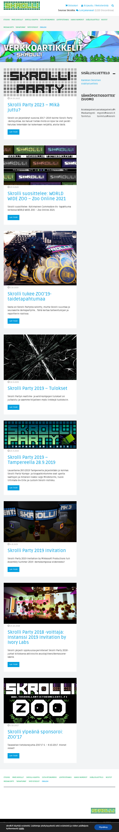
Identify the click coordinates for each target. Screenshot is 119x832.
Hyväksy (103, 827)
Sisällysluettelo (92, 20)
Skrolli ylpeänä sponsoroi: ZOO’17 (35, 734)
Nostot (104, 20)
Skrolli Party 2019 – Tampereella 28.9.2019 (31, 459)
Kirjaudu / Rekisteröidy (95, 5)
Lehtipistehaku (63, 20)
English (43, 27)
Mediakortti (9, 27)
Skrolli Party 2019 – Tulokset (37, 388)
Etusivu (7, 20)
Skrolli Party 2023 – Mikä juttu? (34, 107)
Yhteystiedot (32, 27)
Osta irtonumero (47, 20)
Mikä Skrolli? (17, 20)
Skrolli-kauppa (31, 20)
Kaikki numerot (77, 20)
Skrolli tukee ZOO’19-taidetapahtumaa (29, 296)
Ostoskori (73, 5)
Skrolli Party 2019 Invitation (37, 550)
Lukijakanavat (86, 10)
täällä (21, 828)
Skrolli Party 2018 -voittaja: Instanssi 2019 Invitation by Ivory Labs (37, 637)
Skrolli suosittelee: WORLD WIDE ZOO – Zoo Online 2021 (37, 196)
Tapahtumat (20, 27)
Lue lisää (13, 132)
